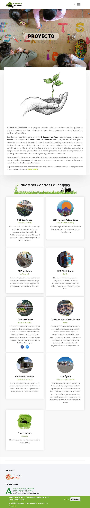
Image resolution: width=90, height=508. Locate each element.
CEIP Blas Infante (65, 271)
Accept (66, 499)
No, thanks (75, 499)
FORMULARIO (33, 169)
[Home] (13, 4)
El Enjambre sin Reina (49, 137)
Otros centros (25, 433)
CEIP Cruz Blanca (24, 320)
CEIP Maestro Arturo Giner (65, 220)
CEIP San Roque (24, 220)
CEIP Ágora (65, 376)
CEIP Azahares (25, 271)
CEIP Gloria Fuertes (24, 376)
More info (12, 506)
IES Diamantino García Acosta (65, 320)
